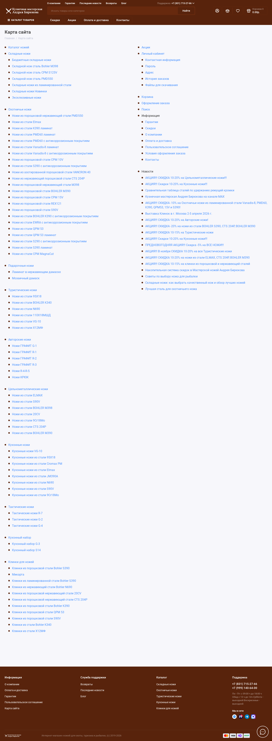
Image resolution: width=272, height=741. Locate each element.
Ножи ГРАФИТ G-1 (24, 346)
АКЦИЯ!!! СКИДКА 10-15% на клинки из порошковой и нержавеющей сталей (197, 264)
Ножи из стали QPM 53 (27, 229)
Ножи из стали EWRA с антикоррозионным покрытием (50, 222)
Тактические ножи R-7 (27, 513)
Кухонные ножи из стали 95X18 (33, 457)
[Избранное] (238, 10)
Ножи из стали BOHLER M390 (32, 433)
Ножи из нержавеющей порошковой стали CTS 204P (48, 178)
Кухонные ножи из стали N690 (33, 482)
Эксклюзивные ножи (26, 97)
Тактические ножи (21, 507)
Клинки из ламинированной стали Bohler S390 (44, 581)
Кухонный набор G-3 (26, 544)
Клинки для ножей (21, 562)
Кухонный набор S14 (26, 550)
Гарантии (70, 3)
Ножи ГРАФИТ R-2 (24, 358)
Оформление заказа (156, 103)
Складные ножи (19, 53)
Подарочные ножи (21, 265)
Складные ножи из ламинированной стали (41, 85)
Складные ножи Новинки (29, 91)
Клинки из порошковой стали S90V (36, 618)
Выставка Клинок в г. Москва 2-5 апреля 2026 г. (178, 213)
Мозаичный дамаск (26, 278)
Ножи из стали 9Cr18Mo (28, 420)
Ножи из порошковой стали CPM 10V (37, 159)
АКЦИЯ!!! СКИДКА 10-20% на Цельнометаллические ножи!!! (186, 178)
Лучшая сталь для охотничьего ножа (171, 289)
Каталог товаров (22, 20)
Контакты (122, 20)
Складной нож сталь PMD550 (32, 79)
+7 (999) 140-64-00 (244, 688)
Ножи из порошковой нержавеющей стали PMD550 (47, 115)
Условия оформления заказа (165, 153)
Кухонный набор (19, 537)
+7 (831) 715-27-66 (174, 3)
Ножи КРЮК (20, 377)
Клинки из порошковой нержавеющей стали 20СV (46, 593)
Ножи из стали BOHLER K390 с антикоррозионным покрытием (55, 216)
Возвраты (111, 3)
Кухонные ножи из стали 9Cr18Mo (35, 495)
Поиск (146, 109)
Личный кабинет (153, 53)
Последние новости (90, 3)
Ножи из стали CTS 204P (29, 426)
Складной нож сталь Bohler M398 (35, 66)
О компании (53, 3)
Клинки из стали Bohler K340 (31, 624)
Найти (186, 10)
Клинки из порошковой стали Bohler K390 (41, 606)
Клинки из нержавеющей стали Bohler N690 (42, 587)
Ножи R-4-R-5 (21, 371)
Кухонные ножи (19, 445)
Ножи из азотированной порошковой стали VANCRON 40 (51, 172)
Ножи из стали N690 (26, 309)
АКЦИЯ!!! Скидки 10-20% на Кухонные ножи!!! (176, 184)
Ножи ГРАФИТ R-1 (24, 352)
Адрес (149, 72)
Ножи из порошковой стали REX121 (36, 203)
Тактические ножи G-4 (27, 525)
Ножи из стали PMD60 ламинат (34, 134)
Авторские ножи (19, 339)
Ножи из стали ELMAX (27, 395)
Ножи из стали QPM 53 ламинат (34, 235)
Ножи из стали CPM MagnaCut (33, 254)
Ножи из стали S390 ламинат (32, 247)
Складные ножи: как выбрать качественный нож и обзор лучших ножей (195, 282)
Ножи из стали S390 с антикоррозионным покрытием (49, 166)
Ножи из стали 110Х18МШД (31, 315)
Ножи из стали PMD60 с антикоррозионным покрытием (51, 141)
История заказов (157, 79)
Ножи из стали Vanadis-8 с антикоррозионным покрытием (52, 153)
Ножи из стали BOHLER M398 (32, 408)
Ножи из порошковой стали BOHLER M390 (41, 191)
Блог (123, 3)
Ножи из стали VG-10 (26, 321)
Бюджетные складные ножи (31, 60)
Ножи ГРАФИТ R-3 (24, 364)
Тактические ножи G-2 (27, 519)
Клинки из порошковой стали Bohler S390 (41, 568)
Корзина (147, 97)
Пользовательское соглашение (166, 147)
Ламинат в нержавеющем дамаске (36, 272)
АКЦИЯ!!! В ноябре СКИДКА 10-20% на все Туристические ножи (188, 251)
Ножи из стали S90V (26, 401)
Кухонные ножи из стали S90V (33, 489)
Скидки (55, 20)
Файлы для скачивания (161, 85)
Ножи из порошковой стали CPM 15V (37, 197)
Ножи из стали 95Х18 (26, 296)
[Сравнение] (227, 10)
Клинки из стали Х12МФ (29, 631)
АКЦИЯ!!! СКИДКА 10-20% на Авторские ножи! (176, 220)
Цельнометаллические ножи (28, 389)
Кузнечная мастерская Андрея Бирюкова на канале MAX (184, 196)
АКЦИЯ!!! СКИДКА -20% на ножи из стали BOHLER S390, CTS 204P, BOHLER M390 (200, 226)
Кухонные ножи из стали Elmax (33, 470)
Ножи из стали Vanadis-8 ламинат (35, 147)
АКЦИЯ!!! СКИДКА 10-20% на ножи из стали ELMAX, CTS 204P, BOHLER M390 (197, 257)
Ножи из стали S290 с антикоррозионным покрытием (49, 241)
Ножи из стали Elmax (26, 122)
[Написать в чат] (262, 731)
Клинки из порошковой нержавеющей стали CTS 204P (49, 599)
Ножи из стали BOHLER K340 (32, 302)
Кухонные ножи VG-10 (27, 451)
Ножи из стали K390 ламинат (32, 128)
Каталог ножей (18, 47)
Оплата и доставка (96, 20)
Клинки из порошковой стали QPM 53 (38, 612)
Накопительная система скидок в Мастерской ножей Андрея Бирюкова (195, 270)
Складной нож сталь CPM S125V (34, 72)
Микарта (18, 574)
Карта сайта (12, 708)
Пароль (150, 66)
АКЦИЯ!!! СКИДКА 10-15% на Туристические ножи (179, 232)
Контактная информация (162, 60)
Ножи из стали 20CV (26, 414)
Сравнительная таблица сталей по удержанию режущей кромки (189, 190)
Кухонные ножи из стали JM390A (35, 476)
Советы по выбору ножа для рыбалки (171, 276)
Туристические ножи (22, 290)
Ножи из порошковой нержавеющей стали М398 (45, 185)
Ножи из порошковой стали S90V (35, 210)
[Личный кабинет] (217, 10)
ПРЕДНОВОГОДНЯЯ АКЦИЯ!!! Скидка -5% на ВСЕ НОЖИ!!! (184, 245)
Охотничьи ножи (19, 109)
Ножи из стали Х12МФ (27, 327)
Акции (72, 20)
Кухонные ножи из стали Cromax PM (37, 463)
